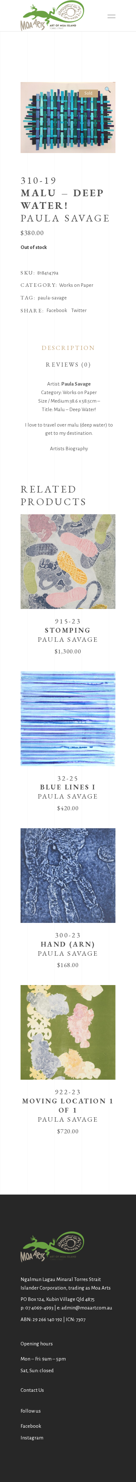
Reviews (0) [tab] (68, 364)
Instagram (32, 1437)
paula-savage (52, 297)
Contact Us (32, 1390)
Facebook (31, 1426)
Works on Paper (76, 285)
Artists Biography (69, 448)
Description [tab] (68, 348)
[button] (107, 90)
